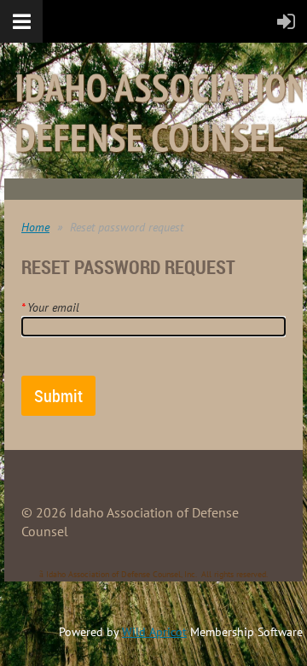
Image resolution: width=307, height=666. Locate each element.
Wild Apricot (154, 632)
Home (35, 227)
